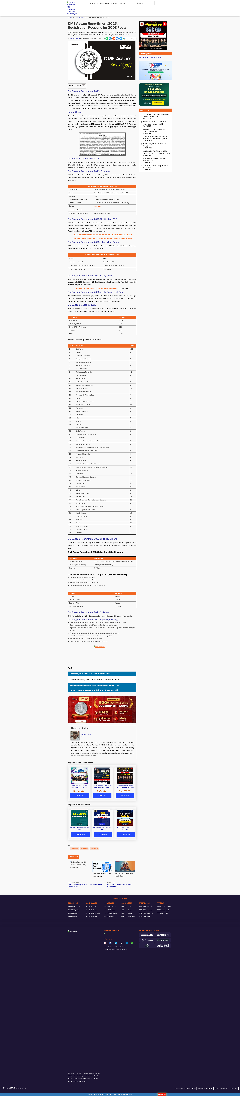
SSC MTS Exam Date (110, 913)
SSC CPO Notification (128, 907)
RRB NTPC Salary (145, 916)
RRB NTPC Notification (146, 907)
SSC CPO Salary (126, 913)
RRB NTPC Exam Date (146, 913)
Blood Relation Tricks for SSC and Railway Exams (154, 159)
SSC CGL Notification (74, 907)
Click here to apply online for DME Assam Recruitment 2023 (97, 288)
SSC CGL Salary (73, 916)
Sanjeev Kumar (74, 39)
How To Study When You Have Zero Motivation (155, 145)
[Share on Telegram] (110, 38)
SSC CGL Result (73, 913)
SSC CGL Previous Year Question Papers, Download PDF (154, 130)
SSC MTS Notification (110, 907)
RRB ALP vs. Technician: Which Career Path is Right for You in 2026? (156, 123)
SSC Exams (92, 3)
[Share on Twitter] (120, 38)
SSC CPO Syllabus (127, 910)
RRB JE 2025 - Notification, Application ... (124, 874)
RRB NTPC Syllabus (145, 910)
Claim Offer (162, 1094)
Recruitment (94, 848)
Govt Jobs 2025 (80, 17)
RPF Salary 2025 (162, 913)
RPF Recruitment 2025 (164, 907)
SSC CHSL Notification (93, 907)
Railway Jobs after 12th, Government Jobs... (78, 866)
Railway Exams (105, 3)
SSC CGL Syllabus (74, 910)
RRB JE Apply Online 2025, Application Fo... (102, 875)
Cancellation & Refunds (205, 1088)
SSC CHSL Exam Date (93, 913)
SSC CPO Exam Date (128, 916)
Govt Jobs (97, 206)
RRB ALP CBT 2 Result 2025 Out (150, 57)
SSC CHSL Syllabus (92, 910)
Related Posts (73, 857)
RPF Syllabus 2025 (163, 910)
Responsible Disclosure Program (185, 1088)
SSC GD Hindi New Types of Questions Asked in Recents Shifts (156, 116)
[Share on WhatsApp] (106, 38)
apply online (74, 848)
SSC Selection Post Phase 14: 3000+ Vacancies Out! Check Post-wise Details (156, 152)
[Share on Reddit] (113, 38)
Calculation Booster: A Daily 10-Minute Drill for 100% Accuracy (155, 167)
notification (84, 848)
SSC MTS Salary (109, 916)
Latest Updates (118, 3)
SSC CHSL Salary (91, 916)
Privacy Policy (233, 1088)
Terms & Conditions (220, 1088)
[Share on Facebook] (117, 38)
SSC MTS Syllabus (109, 910)
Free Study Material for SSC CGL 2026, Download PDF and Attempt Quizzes (156, 137)
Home (70, 17)
